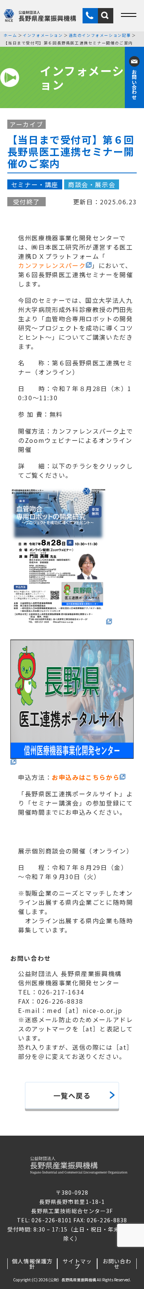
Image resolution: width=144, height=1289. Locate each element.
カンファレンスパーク (52, 265)
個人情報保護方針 (32, 1263)
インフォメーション (43, 35)
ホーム (10, 35)
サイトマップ (77, 1263)
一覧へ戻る (72, 1095)
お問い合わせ (117, 1263)
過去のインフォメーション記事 (100, 35)
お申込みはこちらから (85, 777)
